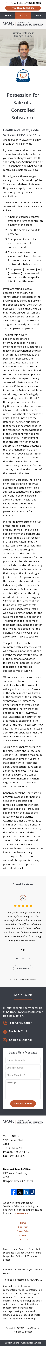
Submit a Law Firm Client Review (23, 979)
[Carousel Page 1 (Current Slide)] (17, 958)
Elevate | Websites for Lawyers (23, 1342)
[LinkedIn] (26, 1192)
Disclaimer (23, 1227)
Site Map (23, 1235)
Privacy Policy (23, 1231)
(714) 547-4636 (20, 1152)
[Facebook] (14, 1192)
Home (8, 15)
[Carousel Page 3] (29, 958)
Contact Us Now (23, 1103)
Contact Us (23, 15)
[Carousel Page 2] (23, 958)
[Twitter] (20, 1192)
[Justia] (32, 1192)
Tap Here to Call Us (23, 7)
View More (23, 968)
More (38, 15)
